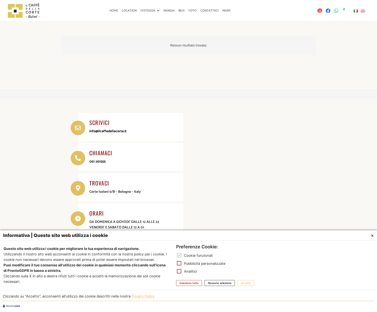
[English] (363, 11)
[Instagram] (320, 10)
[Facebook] (328, 10)
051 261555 (97, 162)
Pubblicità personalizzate (204, 263)
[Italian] (356, 11)
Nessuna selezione (220, 283)
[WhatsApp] (336, 10)
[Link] (24, 11)
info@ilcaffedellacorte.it (108, 131)
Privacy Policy (143, 296)
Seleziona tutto (189, 283)
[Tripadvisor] (344, 9)
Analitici (190, 271)
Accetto (246, 283)
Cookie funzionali (198, 255)
